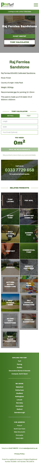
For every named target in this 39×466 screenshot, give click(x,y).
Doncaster (19, 406)
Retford (19, 409)
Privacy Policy (19, 454)
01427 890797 (19, 36)
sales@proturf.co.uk (30, 448)
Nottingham (19, 396)
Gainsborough (19, 412)
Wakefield (19, 387)
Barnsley (19, 403)
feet (29, 116)
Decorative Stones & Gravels (19, 371)
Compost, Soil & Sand (19, 374)
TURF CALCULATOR (19, 42)
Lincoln (19, 400)
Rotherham (19, 390)
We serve (19, 383)
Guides (19, 367)
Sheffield (19, 393)
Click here (27, 11)
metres (10, 116)
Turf (19, 361)
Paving (19, 364)
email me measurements (19, 149)
